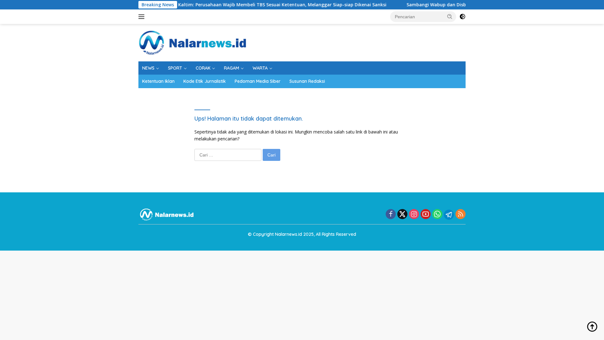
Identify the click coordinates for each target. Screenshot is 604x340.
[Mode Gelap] (462, 16)
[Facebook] (391, 214)
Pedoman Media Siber (258, 81)
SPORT (175, 68)
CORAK (203, 68)
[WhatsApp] (437, 214)
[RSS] (461, 214)
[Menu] (142, 16)
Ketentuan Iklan (158, 81)
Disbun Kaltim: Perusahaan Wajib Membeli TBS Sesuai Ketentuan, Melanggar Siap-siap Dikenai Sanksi (266, 5)
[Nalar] (192, 42)
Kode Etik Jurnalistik (204, 81)
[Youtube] (426, 214)
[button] (450, 16)
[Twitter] (402, 214)
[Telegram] (449, 215)
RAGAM (231, 68)
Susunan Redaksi (307, 81)
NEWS (148, 68)
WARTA (260, 68)
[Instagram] (414, 214)
